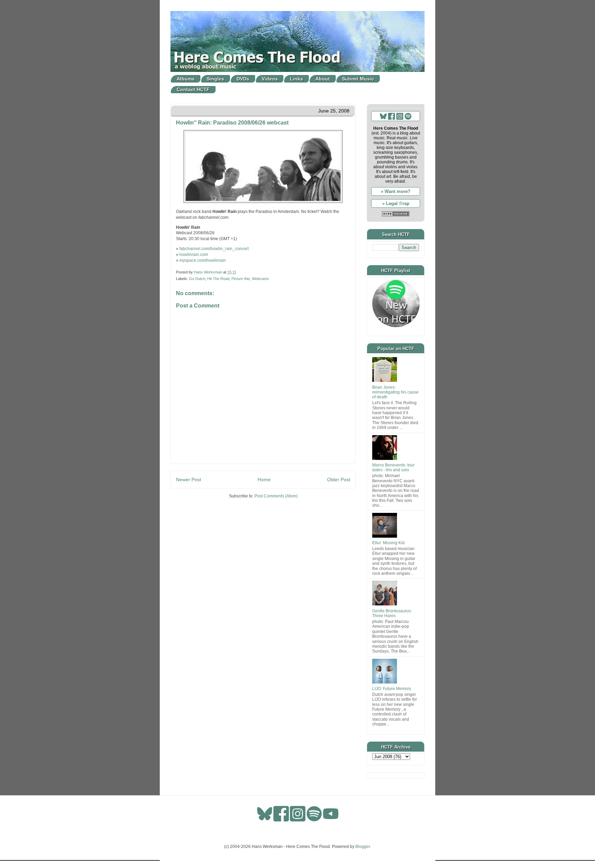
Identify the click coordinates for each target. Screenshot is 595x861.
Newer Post (188, 479)
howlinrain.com (193, 254)
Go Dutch (197, 279)
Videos (270, 79)
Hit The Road (218, 279)
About (322, 79)
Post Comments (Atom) (276, 496)
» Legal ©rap (395, 203)
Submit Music (358, 79)
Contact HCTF (193, 89)
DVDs (243, 79)
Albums (186, 79)
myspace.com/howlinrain (202, 260)
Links (296, 79)
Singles (215, 79)
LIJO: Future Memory (391, 688)
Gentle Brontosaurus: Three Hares (392, 613)
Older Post (338, 479)
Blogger (362, 846)
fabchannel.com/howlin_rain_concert (214, 248)
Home (264, 479)
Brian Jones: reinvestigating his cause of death (395, 392)
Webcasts (260, 279)
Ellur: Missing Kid (388, 542)
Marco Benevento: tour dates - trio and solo (393, 467)
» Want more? (395, 191)
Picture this (240, 279)
